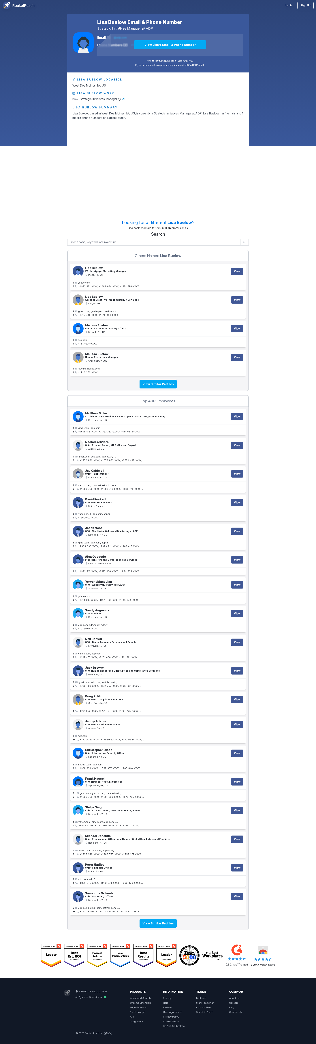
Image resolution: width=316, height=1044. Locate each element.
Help (165, 1002)
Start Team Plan (205, 1002)
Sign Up (305, 5)
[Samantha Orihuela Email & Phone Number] (78, 896)
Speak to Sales (204, 1012)
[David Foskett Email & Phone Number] (78, 502)
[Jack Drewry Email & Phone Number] (78, 670)
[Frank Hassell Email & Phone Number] (78, 781)
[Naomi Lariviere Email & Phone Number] (78, 445)
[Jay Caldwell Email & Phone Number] (78, 473)
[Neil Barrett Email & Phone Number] (78, 642)
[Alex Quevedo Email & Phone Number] (78, 559)
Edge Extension (138, 1007)
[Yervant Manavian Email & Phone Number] (78, 584)
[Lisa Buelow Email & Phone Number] (83, 42)
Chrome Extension (140, 1002)
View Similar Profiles (158, 384)
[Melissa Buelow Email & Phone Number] (78, 328)
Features (201, 998)
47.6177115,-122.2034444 (92, 991)
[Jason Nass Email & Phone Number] (78, 531)
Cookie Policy (171, 1021)
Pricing (167, 998)
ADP (149, 28)
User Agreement (172, 1012)
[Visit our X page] (110, 1033)
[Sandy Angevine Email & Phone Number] (78, 613)
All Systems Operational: (89, 997)
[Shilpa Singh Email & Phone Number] (78, 810)
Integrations (137, 1021)
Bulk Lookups (137, 1012)
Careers (233, 1002)
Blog (231, 1007)
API (132, 1016)
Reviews (168, 1007)
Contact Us (235, 1012)
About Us (234, 998)
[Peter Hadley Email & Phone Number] (78, 867)
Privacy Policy (171, 1016)
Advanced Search (140, 998)
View (237, 271)
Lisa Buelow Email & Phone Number (139, 22)
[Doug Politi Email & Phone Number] (78, 699)
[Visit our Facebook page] (106, 1033)
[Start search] (244, 242)
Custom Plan (203, 1007)
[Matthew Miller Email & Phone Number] (78, 416)
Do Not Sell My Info (174, 1025)
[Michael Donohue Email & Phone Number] (78, 839)
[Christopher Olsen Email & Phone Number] (78, 753)
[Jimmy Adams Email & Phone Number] (78, 724)
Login (289, 5)
